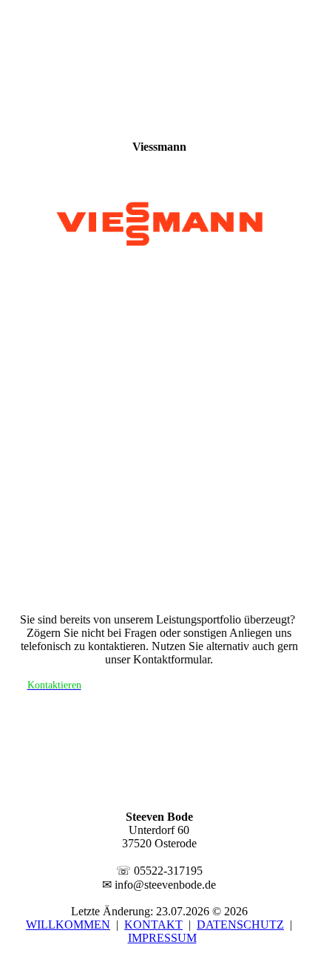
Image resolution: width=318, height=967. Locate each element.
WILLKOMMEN (68, 924)
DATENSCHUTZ (240, 924)
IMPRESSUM (162, 938)
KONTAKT (153, 924)
